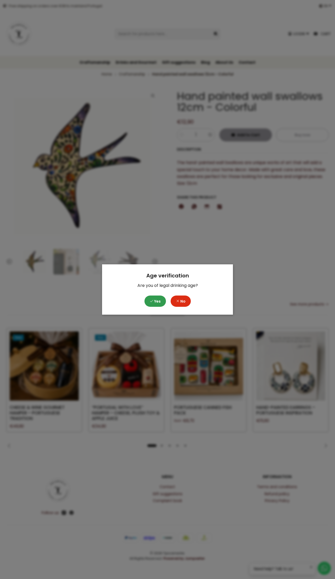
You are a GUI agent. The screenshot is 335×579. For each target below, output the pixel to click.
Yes (157, 301)
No (183, 301)
